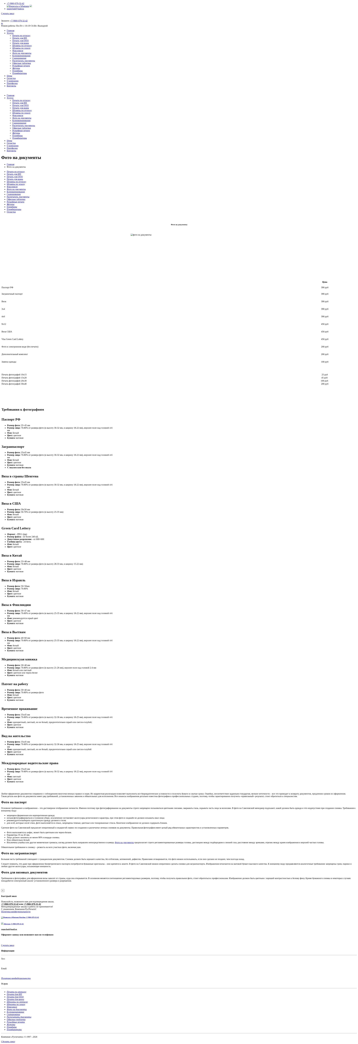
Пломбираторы (19, 73)
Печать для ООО (15, 176)
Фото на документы (21, 53)
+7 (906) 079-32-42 (15, 3)
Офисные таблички (21, 63)
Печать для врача (15, 179)
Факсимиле (17, 50)
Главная (10, 30)
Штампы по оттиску (22, 45)
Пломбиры (17, 71)
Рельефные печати (21, 66)
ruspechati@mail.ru (15, 9)
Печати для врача (20, 43)
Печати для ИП (19, 38)
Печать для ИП (14, 174)
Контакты (11, 86)
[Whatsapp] (18, 6)
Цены (9, 76)
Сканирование (19, 58)
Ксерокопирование (21, 55)
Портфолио (12, 83)
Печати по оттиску (21, 35)
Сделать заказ (7, 13)
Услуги (10, 33)
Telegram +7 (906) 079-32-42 (13, 924)
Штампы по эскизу (21, 48)
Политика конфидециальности (15, 911)
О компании (12, 81)
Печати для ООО (20, 40)
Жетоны (16, 68)
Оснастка (11, 78)
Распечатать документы (23, 61)
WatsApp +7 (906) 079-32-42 (29, 917)
